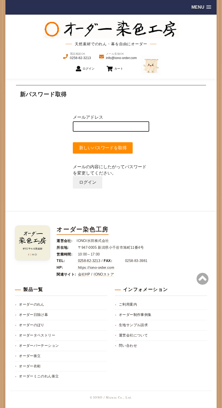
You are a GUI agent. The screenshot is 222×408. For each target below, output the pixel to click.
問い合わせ (128, 346)
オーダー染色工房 (83, 229)
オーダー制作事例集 (135, 315)
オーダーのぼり (31, 325)
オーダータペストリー (37, 335)
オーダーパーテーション (39, 346)
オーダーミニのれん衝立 (39, 376)
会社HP (84, 274)
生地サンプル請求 (133, 325)
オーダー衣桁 (30, 366)
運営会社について (133, 335)
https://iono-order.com (95, 267)
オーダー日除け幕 (33, 315)
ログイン (87, 182)
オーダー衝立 (30, 356)
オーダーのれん (31, 304)
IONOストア (104, 274)
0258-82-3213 (88, 261)
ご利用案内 (128, 304)
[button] (201, 7)
